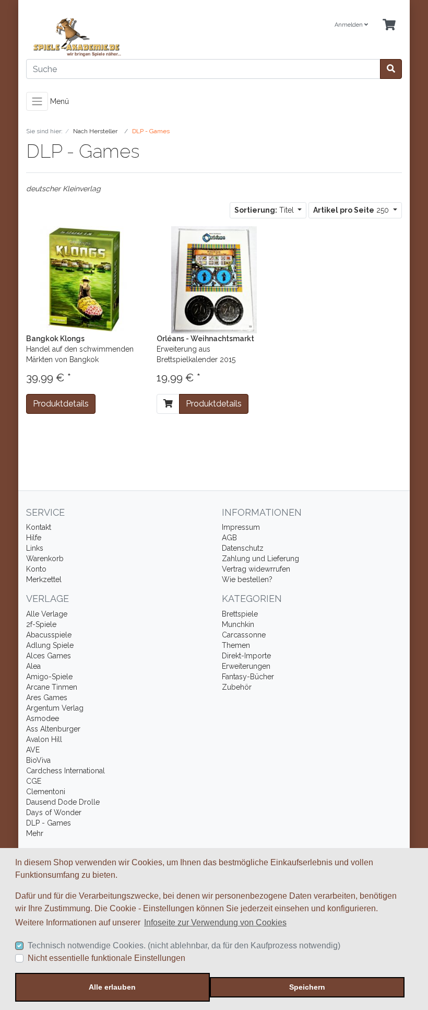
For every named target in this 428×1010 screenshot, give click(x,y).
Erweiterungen (246, 666)
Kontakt (38, 527)
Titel (265, 210)
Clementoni (45, 791)
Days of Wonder (53, 812)
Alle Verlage (46, 614)
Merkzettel (44, 579)
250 (352, 210)
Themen (236, 645)
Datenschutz (243, 548)
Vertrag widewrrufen (256, 569)
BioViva (38, 760)
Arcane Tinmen (51, 687)
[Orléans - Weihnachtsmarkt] (213, 279)
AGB (229, 537)
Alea (33, 666)
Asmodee (42, 718)
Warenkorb (45, 558)
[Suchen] (391, 69)
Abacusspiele (49, 635)
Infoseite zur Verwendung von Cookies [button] (215, 922)
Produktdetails (61, 404)
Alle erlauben (112, 987)
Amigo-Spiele (49, 676)
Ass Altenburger (53, 729)
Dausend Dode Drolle (63, 802)
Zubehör (237, 687)
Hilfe (33, 537)
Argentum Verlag (55, 708)
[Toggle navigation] (37, 101)
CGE (33, 781)
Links (34, 548)
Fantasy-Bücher (248, 676)
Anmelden (349, 24)
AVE (33, 750)
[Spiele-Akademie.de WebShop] (116, 37)
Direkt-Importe (246, 656)
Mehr (34, 833)
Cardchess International (65, 771)
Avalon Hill (44, 739)
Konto (36, 569)
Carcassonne (244, 635)
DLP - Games (48, 823)
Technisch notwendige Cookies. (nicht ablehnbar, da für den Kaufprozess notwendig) (184, 945)
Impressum (241, 527)
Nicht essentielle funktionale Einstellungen (106, 958)
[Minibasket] (389, 25)
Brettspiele (240, 614)
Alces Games (48, 656)
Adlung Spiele (50, 645)
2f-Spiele (41, 624)
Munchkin (238, 624)
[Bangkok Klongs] (83, 279)
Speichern (307, 987)
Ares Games (46, 697)
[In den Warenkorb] (168, 404)
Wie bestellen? (247, 579)
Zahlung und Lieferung (260, 558)
